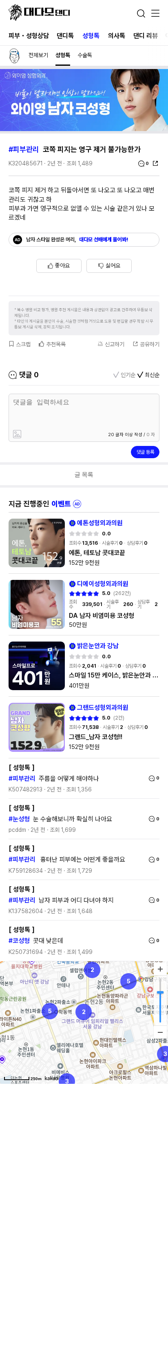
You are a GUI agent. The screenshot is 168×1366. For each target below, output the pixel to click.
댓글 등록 (145, 452)
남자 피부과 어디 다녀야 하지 (76, 900)
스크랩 (23, 344)
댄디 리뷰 (145, 36)
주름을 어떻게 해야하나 (69, 778)
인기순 (128, 375)
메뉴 (155, 14)
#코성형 (19, 941)
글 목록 (84, 475)
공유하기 (149, 344)
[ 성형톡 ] (22, 767)
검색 (141, 13)
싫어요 (113, 265)
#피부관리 (24, 149)
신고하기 (114, 344)
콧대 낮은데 (48, 941)
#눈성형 (19, 819)
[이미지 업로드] (46, 434)
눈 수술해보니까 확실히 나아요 (72, 819)
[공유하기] (155, 163)
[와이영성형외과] (84, 129)
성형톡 (90, 36)
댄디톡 (65, 36)
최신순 (152, 375)
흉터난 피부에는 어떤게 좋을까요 (82, 859)
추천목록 (56, 344)
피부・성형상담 (29, 36)
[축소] (160, 1031)
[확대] (160, 969)
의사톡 (116, 36)
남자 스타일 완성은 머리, (77, 239)
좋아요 (62, 265)
